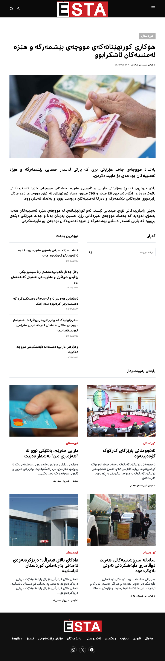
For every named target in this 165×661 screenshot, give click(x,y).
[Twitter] (82, 649)
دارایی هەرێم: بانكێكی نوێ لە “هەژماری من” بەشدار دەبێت (51, 454)
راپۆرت (124, 639)
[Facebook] (91, 649)
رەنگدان (110, 639)
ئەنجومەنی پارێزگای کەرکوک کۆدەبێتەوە (129, 454)
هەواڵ (149, 639)
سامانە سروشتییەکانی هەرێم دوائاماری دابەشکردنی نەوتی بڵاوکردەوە (128, 565)
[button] (153, 8)
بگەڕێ (90, 252)
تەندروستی (93, 639)
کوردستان (147, 36)
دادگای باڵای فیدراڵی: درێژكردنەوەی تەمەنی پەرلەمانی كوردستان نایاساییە (45, 565)
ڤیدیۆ (30, 639)
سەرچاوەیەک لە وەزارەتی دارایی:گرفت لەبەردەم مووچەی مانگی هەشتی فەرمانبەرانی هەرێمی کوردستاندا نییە (45, 325)
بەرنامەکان (74, 639)
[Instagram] (73, 649)
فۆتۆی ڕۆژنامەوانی (50, 639)
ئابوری (137, 639)
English (17, 639)
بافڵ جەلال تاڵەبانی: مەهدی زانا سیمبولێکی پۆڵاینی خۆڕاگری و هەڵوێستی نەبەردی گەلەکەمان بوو (44, 277)
